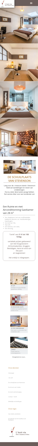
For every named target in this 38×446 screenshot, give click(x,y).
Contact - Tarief (12, 397)
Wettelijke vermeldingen (15, 401)
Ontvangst (11, 373)
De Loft (11, 378)
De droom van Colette (17, 307)
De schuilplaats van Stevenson (16, 382)
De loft (13, 285)
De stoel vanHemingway (17, 328)
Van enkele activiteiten (14, 414)
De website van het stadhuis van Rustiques (17, 419)
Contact (13, 349)
